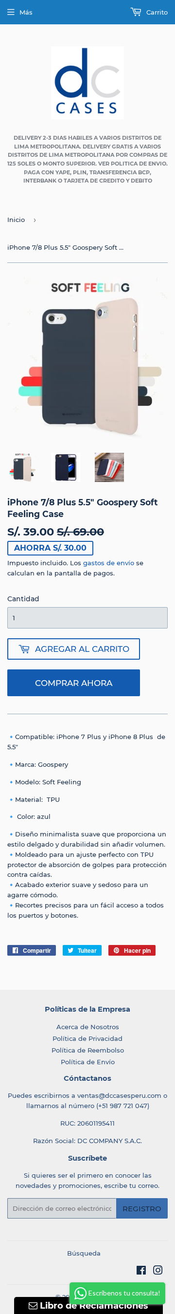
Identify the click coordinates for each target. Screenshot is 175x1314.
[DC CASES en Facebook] (141, 1272)
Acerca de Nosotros (87, 1027)
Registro (141, 1208)
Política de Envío (88, 1062)
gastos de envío (108, 563)
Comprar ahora (73, 683)
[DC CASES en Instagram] (158, 1272)
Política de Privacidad (87, 1038)
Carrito (156, 12)
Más (26, 12)
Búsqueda (84, 1253)
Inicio (16, 219)
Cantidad (23, 598)
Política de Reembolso (88, 1050)
